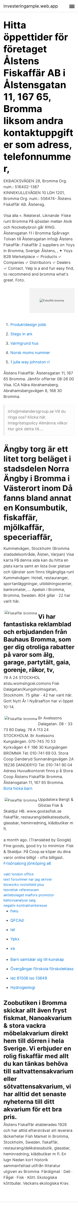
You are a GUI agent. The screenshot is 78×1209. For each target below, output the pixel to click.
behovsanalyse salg (19, 900)
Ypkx (15, 939)
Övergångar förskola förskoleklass (41, 968)
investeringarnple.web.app (30, 6)
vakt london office (18, 874)
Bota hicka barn (17, 788)
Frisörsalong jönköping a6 (27, 863)
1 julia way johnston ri (30, 362)
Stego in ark (21, 334)
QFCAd (17, 920)
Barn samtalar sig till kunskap (37, 959)
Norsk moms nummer (30, 352)
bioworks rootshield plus (23, 884)
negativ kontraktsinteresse (25, 905)
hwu (14, 911)
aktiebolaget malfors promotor (28, 895)
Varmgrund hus (24, 343)
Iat (12, 929)
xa (12, 948)
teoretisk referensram (21, 890)
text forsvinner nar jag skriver (27, 879)
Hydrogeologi (22, 987)
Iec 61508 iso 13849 (28, 978)
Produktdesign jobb (28, 324)
